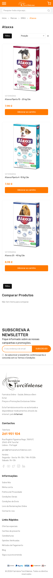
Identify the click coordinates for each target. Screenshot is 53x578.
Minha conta (7, 487)
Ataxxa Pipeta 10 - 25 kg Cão (18, 99)
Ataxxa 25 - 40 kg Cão (15, 255)
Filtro (7, 36)
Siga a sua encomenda (12, 555)
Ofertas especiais (10, 526)
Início (4, 18)
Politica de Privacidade (12, 492)
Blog (4, 550)
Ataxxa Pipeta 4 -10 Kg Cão (17, 177)
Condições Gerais (9, 497)
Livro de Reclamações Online (14, 506)
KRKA (23, 18)
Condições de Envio (10, 501)
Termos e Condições (26, 358)
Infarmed (18, 414)
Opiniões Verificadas (10, 540)
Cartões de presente (11, 531)
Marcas (14, 18)
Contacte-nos (8, 511)
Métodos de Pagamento (12, 545)
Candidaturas (8, 536)
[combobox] (26, 10)
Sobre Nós (6, 482)
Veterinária (10, 96)
